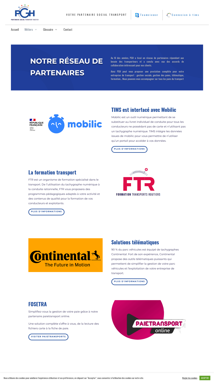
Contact (67, 29)
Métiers (29, 29)
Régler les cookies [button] (189, 378)
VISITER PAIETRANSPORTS (48, 336)
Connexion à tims (185, 15)
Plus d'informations (129, 149)
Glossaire (48, 29)
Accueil (15, 29)
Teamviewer (149, 15)
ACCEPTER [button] (205, 377)
